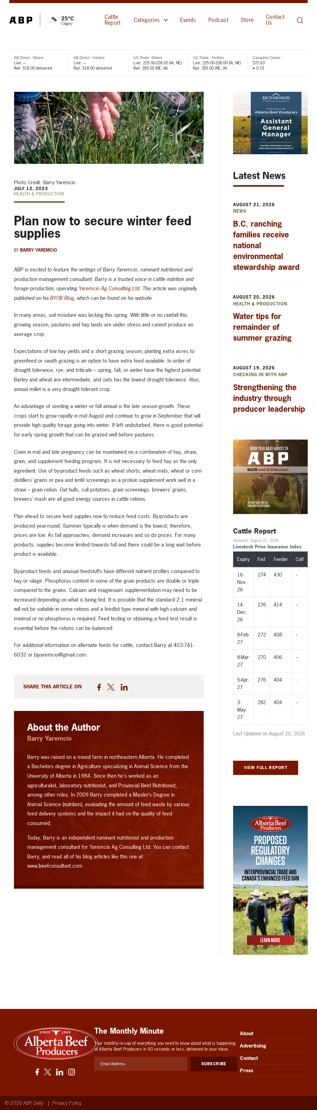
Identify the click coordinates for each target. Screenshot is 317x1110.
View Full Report (265, 767)
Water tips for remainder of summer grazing (262, 327)
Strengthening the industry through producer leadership (269, 398)
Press (246, 1070)
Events (188, 20)
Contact (249, 1058)
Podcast (218, 20)
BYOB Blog (62, 297)
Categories (147, 20)
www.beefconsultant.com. (55, 865)
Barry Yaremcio (38, 250)
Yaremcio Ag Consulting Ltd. (110, 288)
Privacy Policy (66, 1103)
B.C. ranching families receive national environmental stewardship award (266, 245)
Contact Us (275, 20)
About (246, 1033)
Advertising (253, 1045)
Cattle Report (112, 20)
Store (247, 20)
